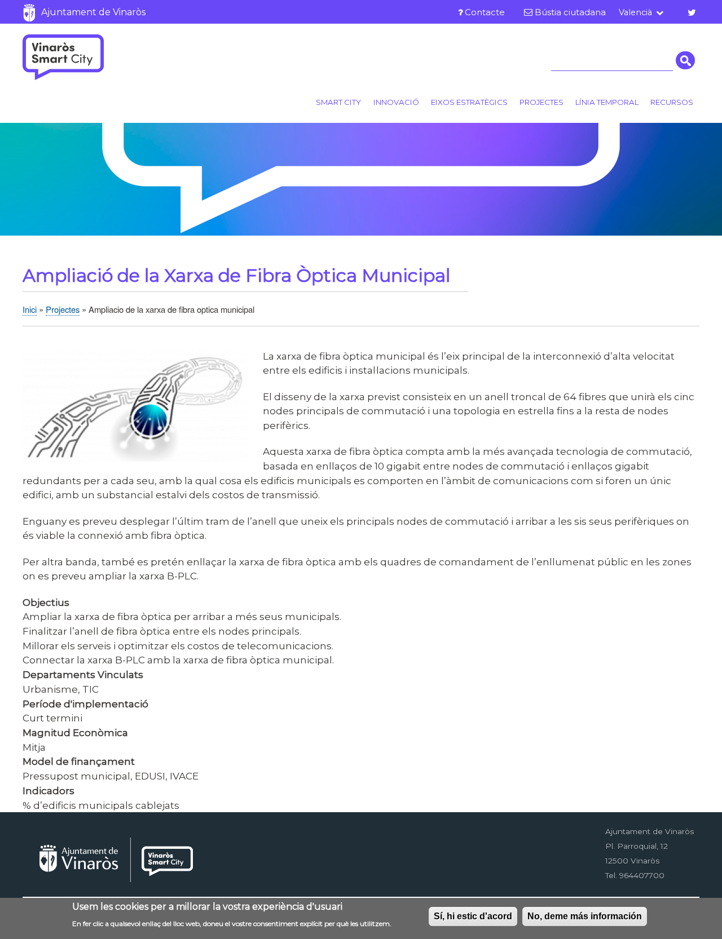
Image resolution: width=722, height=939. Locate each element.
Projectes (541, 102)
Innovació (396, 102)
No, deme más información (584, 916)
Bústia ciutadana (570, 12)
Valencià (635, 12)
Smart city (338, 102)
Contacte (485, 12)
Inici (30, 309)
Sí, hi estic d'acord (473, 916)
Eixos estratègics (469, 102)
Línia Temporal (607, 102)
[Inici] (63, 57)
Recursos (671, 102)
